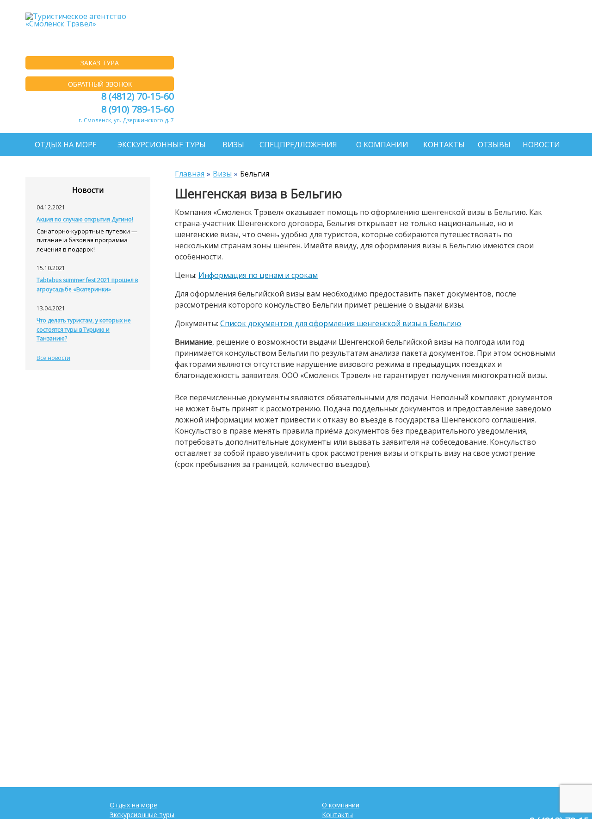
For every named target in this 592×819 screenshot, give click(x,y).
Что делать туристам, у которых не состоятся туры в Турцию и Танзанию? (84, 329)
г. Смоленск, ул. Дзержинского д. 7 (126, 120)
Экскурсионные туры (161, 144)
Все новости (53, 358)
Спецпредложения (298, 144)
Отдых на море (66, 144)
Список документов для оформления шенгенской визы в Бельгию (340, 323)
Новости (541, 144)
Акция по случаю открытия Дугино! (85, 219)
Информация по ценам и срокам (258, 275)
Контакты (444, 144)
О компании (382, 144)
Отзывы (494, 144)
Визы (233, 144)
